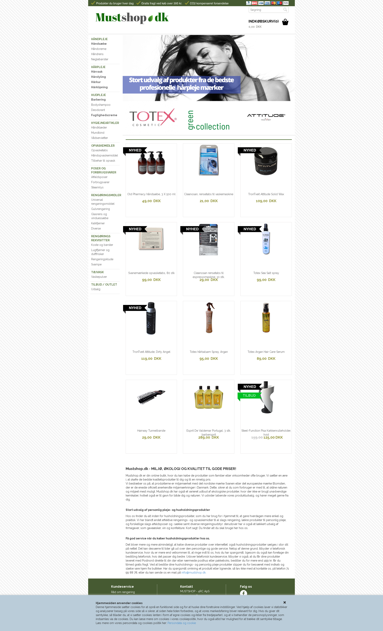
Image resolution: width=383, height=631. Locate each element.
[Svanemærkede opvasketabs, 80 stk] (139, 254)
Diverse (96, 228)
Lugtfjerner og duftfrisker (100, 252)
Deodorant (98, 110)
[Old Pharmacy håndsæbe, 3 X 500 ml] (139, 175)
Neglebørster (99, 59)
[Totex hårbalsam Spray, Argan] (196, 333)
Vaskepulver (99, 276)
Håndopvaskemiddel (104, 155)
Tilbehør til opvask (103, 160)
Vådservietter (99, 137)
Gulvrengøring (100, 209)
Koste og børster (102, 244)
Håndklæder (99, 127)
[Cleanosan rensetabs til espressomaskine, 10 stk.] (196, 254)
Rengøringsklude (102, 259)
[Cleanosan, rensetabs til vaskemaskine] (196, 175)
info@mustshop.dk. (194, 572)
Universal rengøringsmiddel (103, 201)
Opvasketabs (99, 150)
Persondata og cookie (182, 623)
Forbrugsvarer (100, 182)
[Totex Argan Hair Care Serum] (254, 333)
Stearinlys (97, 187)
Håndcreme (98, 48)
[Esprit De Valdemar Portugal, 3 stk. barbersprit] (196, 412)
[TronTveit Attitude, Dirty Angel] (139, 333)
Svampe (96, 264)
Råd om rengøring (123, 592)
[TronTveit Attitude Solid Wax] (254, 175)
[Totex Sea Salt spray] (254, 254)
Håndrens (97, 54)
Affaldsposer (99, 177)
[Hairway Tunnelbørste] (139, 412)
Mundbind (97, 132)
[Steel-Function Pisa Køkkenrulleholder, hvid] (254, 412)
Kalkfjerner (98, 223)
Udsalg (95, 289)
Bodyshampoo (101, 104)
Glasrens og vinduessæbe (99, 216)
